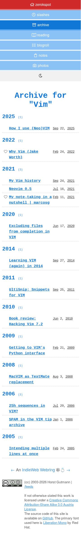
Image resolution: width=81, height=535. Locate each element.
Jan (55, 419)
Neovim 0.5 (20, 189)
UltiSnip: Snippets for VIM (29, 292)
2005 (12, 436)
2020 (12, 214)
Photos (43, 65)
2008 (12, 365)
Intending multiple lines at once (29, 451)
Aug (55, 376)
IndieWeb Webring (38, 469)
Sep (55, 128)
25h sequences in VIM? (27, 408)
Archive (42, 24)
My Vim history (24, 180)
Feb (55, 152)
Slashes (42, 14)
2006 (12, 394)
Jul (55, 189)
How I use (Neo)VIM (29, 128)
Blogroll (42, 45)
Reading (42, 34)
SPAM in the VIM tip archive (30, 422)
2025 (12, 116)
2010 (12, 307)
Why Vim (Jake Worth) (23, 154)
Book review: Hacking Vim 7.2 (26, 321)
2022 (12, 140)
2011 (12, 278)
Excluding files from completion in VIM (29, 231)
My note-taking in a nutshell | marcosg (30, 199)
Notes (42, 55)
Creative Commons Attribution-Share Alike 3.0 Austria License (51, 504)
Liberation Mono (55, 522)
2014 (12, 249)
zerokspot (42, 4)
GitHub (48, 518)
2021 (12, 169)
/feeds (28, 486)
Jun (55, 226)
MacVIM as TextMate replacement (29, 379)
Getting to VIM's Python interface (27, 350)
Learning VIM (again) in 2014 (26, 263)
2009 (12, 336)
